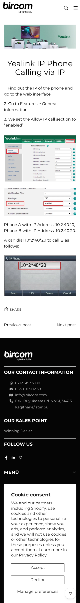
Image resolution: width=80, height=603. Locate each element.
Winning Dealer (18, 431)
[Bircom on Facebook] (6, 458)
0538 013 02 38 (28, 389)
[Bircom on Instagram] (21, 458)
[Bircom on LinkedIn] (13, 458)
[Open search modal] (65, 7)
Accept (38, 567)
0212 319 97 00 (27, 383)
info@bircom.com (31, 395)
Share (16, 310)
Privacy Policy (33, 555)
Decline (38, 579)
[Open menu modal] (75, 7)
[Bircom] (17, 8)
